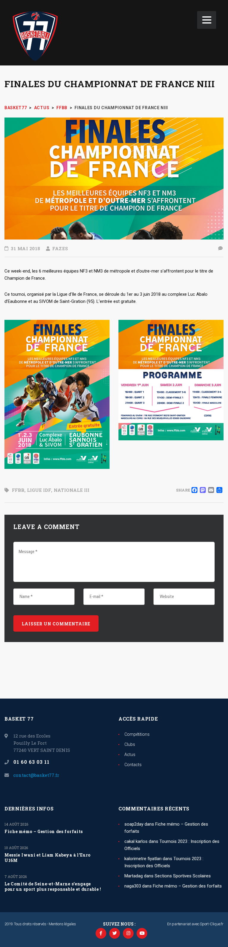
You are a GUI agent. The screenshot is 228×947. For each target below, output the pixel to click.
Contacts (133, 764)
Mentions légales (62, 924)
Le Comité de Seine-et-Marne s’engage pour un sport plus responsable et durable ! (52, 886)
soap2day (133, 824)
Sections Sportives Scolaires (183, 876)
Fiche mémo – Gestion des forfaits (43, 831)
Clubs (129, 744)
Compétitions (137, 734)
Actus (129, 754)
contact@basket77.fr (36, 775)
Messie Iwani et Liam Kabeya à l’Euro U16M (47, 857)
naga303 (132, 886)
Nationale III (71, 490)
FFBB (18, 490)
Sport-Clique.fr (212, 924)
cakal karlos (136, 841)
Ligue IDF (39, 490)
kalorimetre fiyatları (143, 858)
